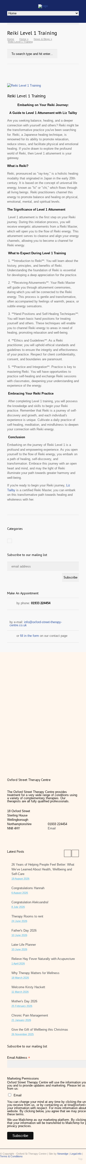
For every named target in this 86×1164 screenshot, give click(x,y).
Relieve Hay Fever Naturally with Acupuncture (43, 959)
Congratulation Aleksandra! (29, 902)
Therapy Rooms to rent (27, 916)
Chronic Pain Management (29, 1015)
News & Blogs (42, 39)
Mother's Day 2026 (24, 1001)
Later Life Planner (23, 944)
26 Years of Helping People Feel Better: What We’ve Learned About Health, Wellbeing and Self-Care (42, 869)
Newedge (62, 1153)
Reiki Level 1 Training (26, 96)
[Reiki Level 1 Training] (43, 6)
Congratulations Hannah (27, 888)
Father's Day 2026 (24, 930)
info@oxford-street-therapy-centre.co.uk (36, 623)
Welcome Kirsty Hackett (28, 987)
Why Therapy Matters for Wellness (35, 973)
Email (52, 828)
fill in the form (29, 636)
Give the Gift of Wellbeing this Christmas (39, 1029)
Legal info (75, 1153)
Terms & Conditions (11, 1156)
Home (10, 39)
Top (80, 1159)
